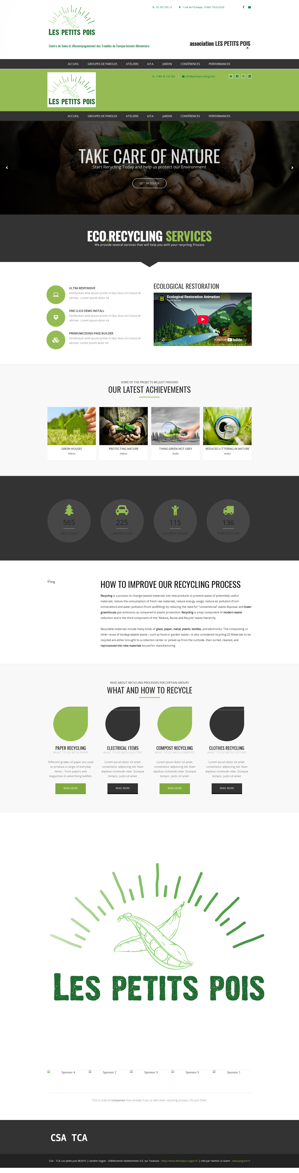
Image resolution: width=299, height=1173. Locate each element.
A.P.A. (150, 64)
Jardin (167, 64)
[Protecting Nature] (123, 444)
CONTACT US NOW (149, 1025)
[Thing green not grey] (175, 444)
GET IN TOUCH (149, 183)
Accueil (73, 64)
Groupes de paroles (102, 64)
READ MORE (71, 788)
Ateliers (132, 64)
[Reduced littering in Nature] (227, 444)
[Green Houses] (71, 444)
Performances (219, 64)
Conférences (190, 64)
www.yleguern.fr (241, 1160)
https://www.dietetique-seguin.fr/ (179, 1160)
